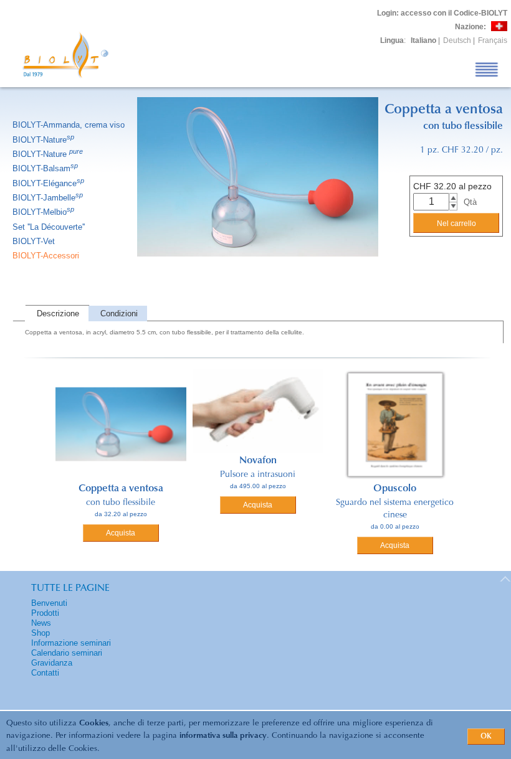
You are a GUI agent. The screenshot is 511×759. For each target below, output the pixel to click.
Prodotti (45, 613)
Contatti (45, 672)
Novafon (258, 461)
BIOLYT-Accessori (45, 255)
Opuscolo (394, 489)
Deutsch (457, 40)
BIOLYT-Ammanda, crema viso (68, 125)
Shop (40, 633)
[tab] (56, 313)
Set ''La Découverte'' (48, 227)
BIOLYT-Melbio (43, 212)
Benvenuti (49, 603)
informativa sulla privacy (223, 736)
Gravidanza (51, 662)
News (41, 623)
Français (492, 40)
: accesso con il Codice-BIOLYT (442, 13)
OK (486, 736)
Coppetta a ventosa (121, 489)
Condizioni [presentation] (119, 313)
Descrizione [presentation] (58, 313)
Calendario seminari (66, 653)
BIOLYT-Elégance (48, 183)
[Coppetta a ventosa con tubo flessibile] (257, 272)
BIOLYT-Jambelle (47, 197)
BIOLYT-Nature (43, 139)
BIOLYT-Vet (33, 241)
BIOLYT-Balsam (45, 168)
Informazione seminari (71, 643)
